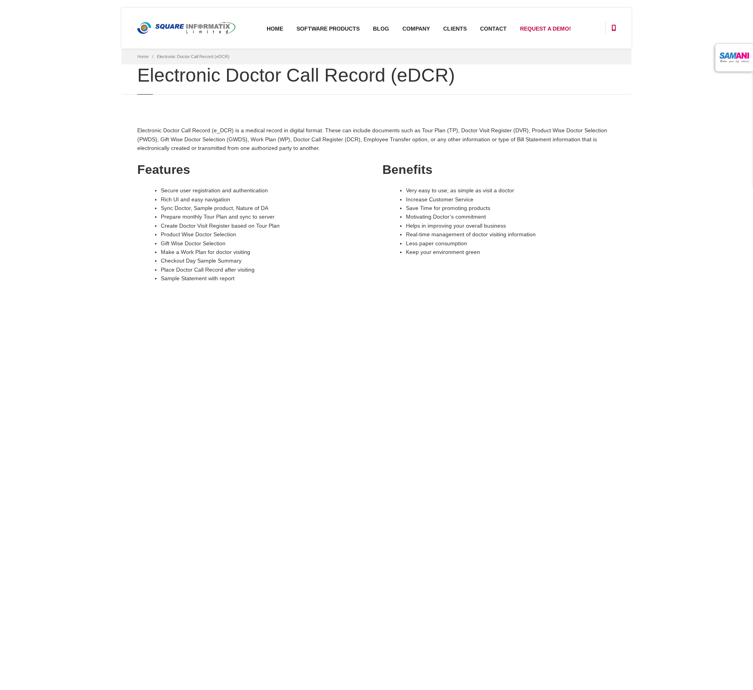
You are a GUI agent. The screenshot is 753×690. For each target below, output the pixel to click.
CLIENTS (455, 29)
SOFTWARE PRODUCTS (328, 29)
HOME (275, 29)
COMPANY (416, 29)
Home (143, 56)
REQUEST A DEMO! (545, 29)
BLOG (381, 29)
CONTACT (493, 29)
